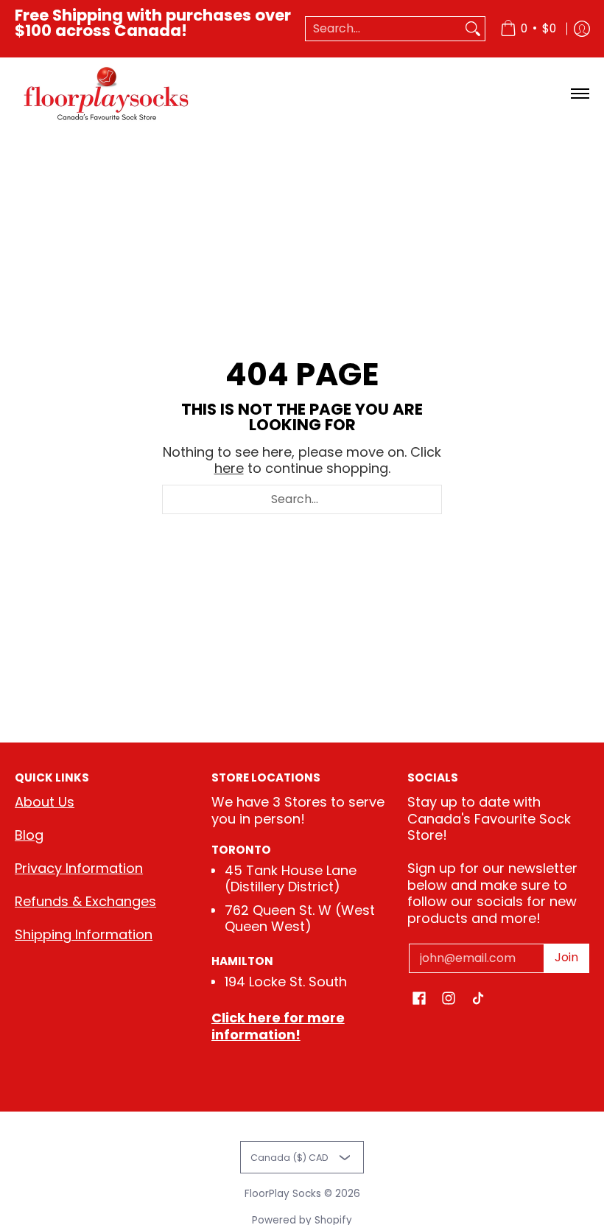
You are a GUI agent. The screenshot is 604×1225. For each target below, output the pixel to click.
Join (566, 957)
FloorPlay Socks (283, 1194)
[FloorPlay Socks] (107, 93)
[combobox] (383, 29)
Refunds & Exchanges (85, 901)
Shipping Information (83, 934)
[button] (419, 1000)
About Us (44, 802)
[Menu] (579, 93)
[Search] (473, 29)
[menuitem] (528, 28)
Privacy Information (79, 868)
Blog (29, 835)
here (229, 468)
